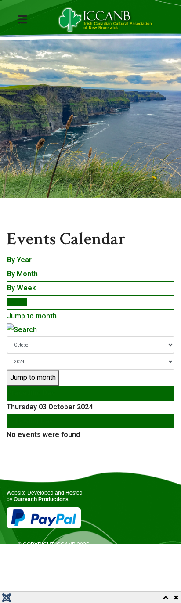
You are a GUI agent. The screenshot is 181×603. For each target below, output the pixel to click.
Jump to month (32, 316)
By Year (19, 260)
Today (17, 302)
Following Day (30, 421)
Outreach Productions (41, 499)
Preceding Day (31, 393)
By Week (21, 288)
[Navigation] (29, 20)
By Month (22, 274)
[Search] (90, 329)
